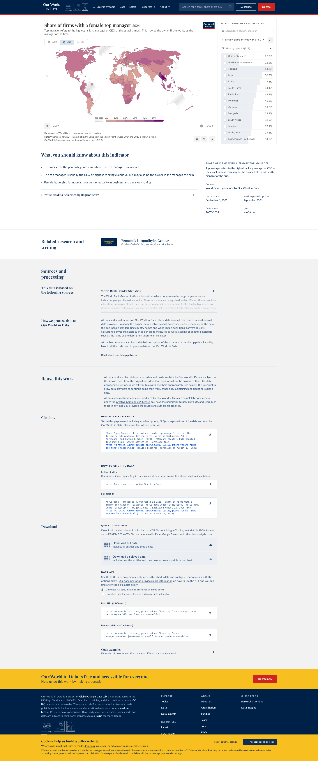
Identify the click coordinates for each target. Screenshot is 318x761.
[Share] (204, 139)
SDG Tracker (168, 733)
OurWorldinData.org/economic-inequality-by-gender (69, 140)
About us (206, 701)
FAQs (99, 716)
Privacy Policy (141, 753)
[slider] (202, 126)
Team (204, 720)
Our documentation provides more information (145, 581)
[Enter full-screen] (212, 139)
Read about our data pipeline (117, 355)
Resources (146, 7)
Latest (132, 7)
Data (122, 7)
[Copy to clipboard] (206, 435)
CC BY (100, 140)
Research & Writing (252, 701)
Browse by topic (106, 7)
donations (89, 746)
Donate (266, 7)
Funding (205, 714)
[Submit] (230, 7)
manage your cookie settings (167, 753)
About (163, 7)
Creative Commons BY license (133, 402)
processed (228, 188)
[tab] (52, 42)
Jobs (203, 726)
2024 (210, 126)
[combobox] (206, 7)
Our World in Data (51, 7)
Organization (208, 707)
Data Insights (168, 714)
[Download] (197, 139)
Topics (164, 701)
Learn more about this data (87, 133)
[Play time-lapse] (47, 126)
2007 (56, 126)
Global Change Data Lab (93, 696)
